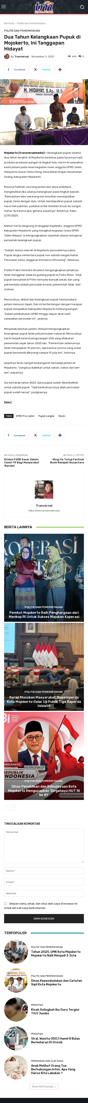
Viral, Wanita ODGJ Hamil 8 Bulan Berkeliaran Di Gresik (55, 1040)
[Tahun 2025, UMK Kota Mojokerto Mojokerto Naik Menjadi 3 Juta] (16, 952)
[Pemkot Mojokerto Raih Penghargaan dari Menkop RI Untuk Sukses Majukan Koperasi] (44, 578)
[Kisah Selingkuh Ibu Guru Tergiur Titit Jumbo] (16, 1010)
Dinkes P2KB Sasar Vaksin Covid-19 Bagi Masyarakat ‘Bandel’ (21, 462)
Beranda (9, 23)
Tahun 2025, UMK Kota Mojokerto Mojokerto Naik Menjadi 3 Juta (56, 953)
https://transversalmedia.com (44, 511)
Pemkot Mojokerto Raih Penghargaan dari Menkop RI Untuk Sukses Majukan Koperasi (44, 614)
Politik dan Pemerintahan (31, 23)
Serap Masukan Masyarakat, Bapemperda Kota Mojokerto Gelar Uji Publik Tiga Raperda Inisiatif (44, 701)
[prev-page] (6, 807)
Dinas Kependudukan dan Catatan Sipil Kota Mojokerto (56, 982)
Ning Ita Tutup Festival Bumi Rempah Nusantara (67, 461)
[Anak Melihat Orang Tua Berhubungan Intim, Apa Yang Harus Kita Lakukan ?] (16, 1067)
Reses (62, 415)
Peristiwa (37, 1005)
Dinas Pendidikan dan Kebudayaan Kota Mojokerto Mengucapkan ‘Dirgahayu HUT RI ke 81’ (44, 790)
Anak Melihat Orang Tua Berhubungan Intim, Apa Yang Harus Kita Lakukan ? (53, 1069)
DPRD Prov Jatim (25, 415)
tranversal (21, 56)
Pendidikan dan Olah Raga (47, 1061)
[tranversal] (7, 56)
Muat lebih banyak (42, 1086)
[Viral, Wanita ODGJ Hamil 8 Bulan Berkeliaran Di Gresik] (16, 1038)
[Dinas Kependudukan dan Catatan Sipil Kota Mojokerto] (16, 981)
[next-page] (13, 807)
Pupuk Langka (46, 415)
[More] (60, 69)
